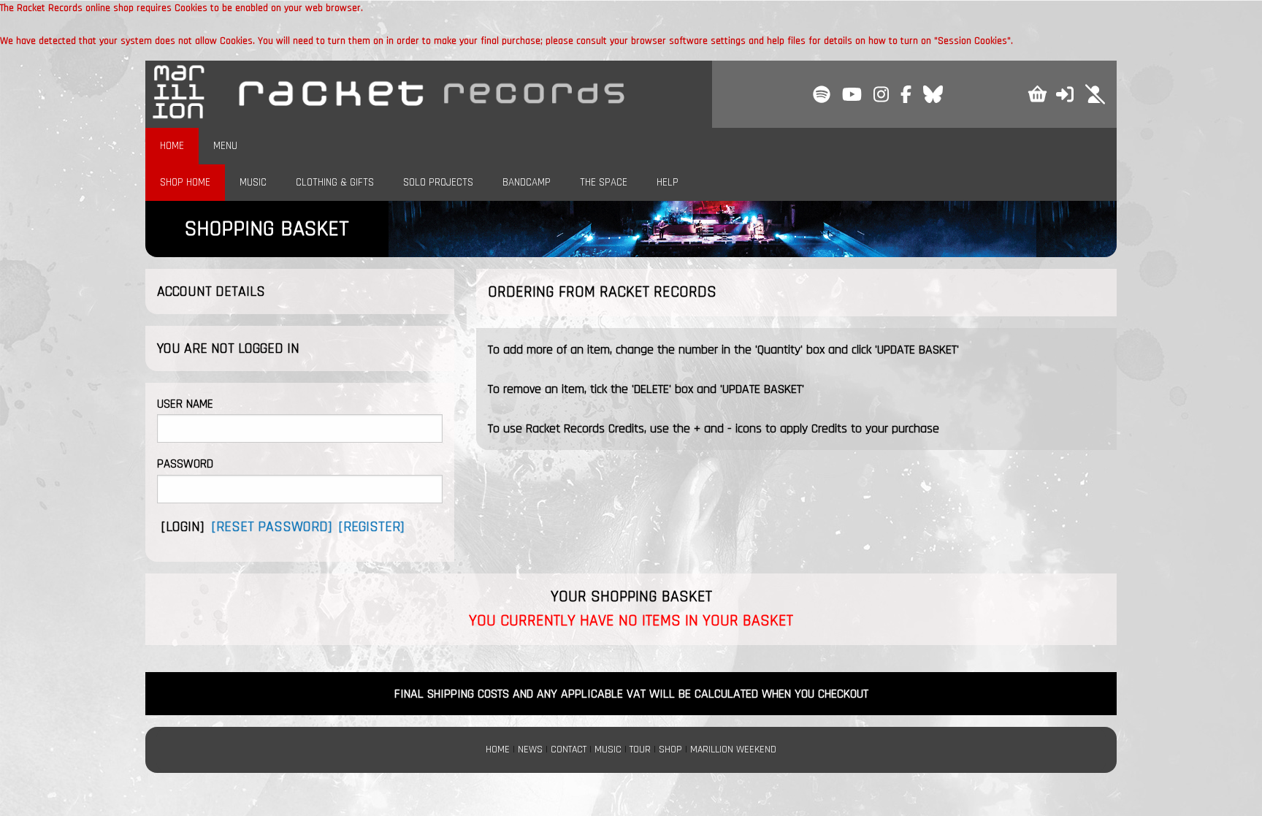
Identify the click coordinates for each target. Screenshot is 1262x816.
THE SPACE (603, 182)
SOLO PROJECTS (438, 182)
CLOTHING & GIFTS (335, 182)
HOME (172, 146)
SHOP (670, 749)
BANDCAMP (526, 182)
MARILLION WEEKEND (733, 749)
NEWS (530, 749)
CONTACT (568, 749)
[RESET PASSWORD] (272, 526)
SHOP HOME (185, 182)
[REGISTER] (371, 526)
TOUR (640, 749)
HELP (667, 182)
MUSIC (253, 182)
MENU (225, 146)
